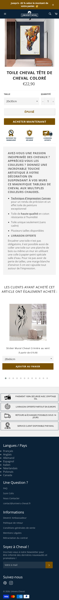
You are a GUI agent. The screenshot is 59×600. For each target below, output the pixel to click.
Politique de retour (13, 522)
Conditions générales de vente (19, 527)
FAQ (5, 488)
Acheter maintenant (29, 121)
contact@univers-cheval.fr (17, 503)
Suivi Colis (8, 493)
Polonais (8, 471)
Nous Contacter (11, 498)
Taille (7, 94)
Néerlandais (10, 468)
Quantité (46, 94)
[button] (6, 378)
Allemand (8, 458)
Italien (6, 465)
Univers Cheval (18, 591)
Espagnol (8, 461)
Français (8, 451)
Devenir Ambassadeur (15, 517)
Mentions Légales (12, 532)
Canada (7, 475)
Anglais (7, 454)
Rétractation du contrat (15, 537)
